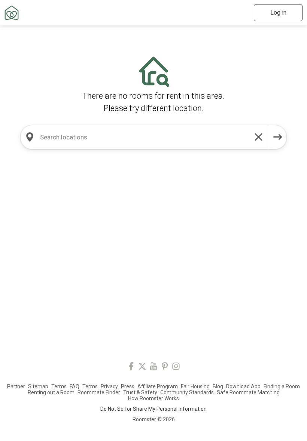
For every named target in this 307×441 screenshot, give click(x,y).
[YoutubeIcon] (153, 367)
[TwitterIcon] (142, 367)
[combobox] (144, 137)
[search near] (29, 137)
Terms (59, 386)
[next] (277, 137)
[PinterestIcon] (164, 367)
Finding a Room (282, 386)
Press (127, 386)
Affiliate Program (157, 386)
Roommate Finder (98, 392)
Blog (218, 386)
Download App (243, 386)
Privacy (109, 386)
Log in (278, 12)
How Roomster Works (153, 398)
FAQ (74, 386)
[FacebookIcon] (131, 367)
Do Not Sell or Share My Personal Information (153, 409)
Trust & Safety (140, 392)
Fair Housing (195, 386)
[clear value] (258, 137)
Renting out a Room (51, 392)
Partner (16, 386)
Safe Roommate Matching (248, 392)
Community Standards (187, 392)
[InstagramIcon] (176, 367)
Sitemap (38, 386)
